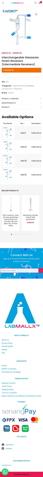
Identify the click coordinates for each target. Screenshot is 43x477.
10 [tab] (29, 234)
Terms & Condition (9, 393)
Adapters (16, 86)
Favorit (11, 93)
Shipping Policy (8, 389)
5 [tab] (19, 234)
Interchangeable (27, 86)
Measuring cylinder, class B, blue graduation (30, 217)
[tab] (21, 99)
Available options (21, 474)
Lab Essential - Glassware (12, 89)
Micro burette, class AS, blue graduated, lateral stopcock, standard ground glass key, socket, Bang (11, 220)
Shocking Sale (7, 346)
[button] (39, 3)
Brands (4, 349)
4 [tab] (17, 234)
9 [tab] (27, 234)
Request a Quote (8, 383)
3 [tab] (15, 234)
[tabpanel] (11, 213)
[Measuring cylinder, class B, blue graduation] (30, 204)
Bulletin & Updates (9, 369)
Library (4, 365)
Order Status (7, 386)
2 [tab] (13, 234)
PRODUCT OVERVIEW (10, 99)
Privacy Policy (7, 343)
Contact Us (8, 70)
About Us (5, 340)
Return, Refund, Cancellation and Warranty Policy (21, 396)
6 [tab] (21, 234)
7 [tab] (23, 234)
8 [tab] (25, 234)
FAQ (3, 353)
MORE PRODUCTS (9, 103)
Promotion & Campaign (11, 372)
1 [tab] (11, 234)
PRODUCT (6, 107)
